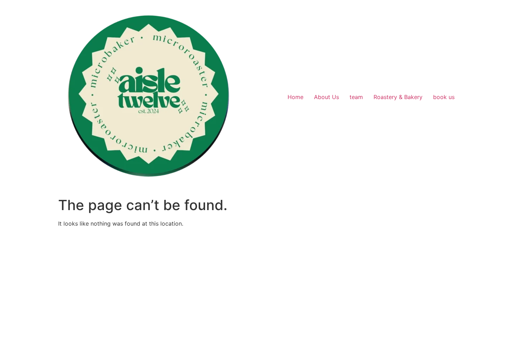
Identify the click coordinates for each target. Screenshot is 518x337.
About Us (326, 96)
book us (444, 96)
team (356, 96)
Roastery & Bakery (398, 96)
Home (295, 96)
